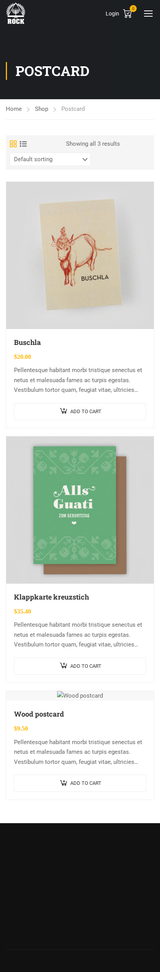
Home (14, 108)
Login (112, 13)
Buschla (27, 342)
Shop (41, 108)
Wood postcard (39, 714)
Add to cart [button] (85, 411)
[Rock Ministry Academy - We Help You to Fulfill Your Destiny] (16, 13)
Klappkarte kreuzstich (51, 596)
